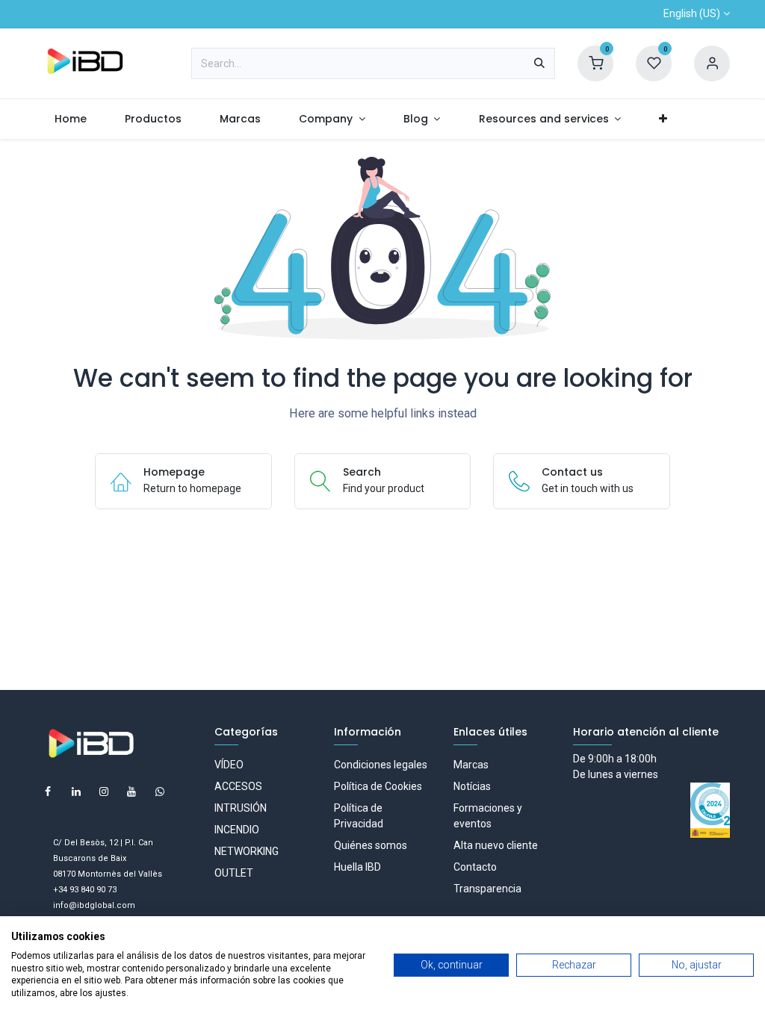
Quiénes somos (370, 845)
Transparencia (487, 889)
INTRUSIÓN (240, 808)
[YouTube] (131, 791)
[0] (595, 63)
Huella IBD (357, 867)
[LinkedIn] (76, 791)
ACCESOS (238, 786)
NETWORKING (246, 851)
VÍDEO (229, 765)
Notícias (472, 786)
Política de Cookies (378, 786)
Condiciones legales (380, 765)
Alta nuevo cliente (495, 845)
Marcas (471, 765)
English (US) (691, 13)
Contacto (475, 867)
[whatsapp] (159, 791)
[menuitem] (70, 119)
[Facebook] (47, 791)
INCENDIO (236, 830)
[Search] (539, 63)
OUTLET (233, 873)
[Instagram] (103, 791)
